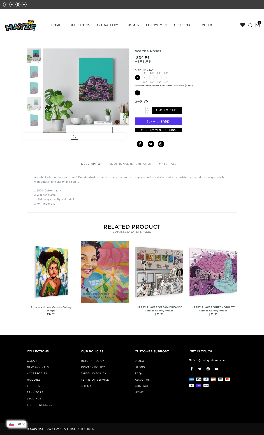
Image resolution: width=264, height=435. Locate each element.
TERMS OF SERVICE (95, 379)
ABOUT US (142, 379)
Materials (168, 163)
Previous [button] (49, 93)
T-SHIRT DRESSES (39, 404)
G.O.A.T (32, 360)
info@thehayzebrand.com (209, 360)
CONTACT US (144, 386)
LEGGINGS (34, 398)
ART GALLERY (107, 25)
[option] (86, 91)
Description (92, 163)
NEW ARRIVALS (38, 367)
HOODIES (34, 379)
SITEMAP (87, 386)
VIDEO (207, 25)
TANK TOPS (35, 392)
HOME (56, 25)
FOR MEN (132, 25)
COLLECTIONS (79, 25)
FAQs (138, 373)
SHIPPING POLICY (93, 373)
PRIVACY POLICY (93, 367)
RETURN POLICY (92, 360)
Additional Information (131, 163)
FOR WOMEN (156, 25)
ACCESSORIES (184, 25)
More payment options (158, 129)
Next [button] (118, 93)
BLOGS (140, 367)
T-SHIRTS (33, 386)
